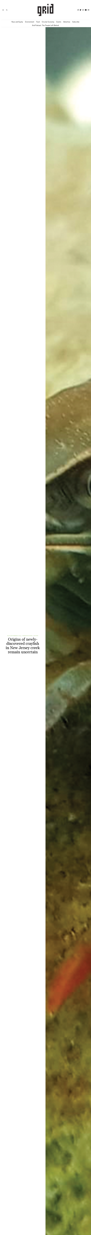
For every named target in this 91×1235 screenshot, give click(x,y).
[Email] (88, 10)
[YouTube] (85, 10)
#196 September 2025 (14, 635)
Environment (29, 22)
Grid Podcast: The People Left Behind (45, 25)
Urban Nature (27, 635)
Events (58, 22)
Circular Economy (48, 22)
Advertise (66, 22)
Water (36, 635)
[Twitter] (80, 10)
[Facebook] (78, 10)
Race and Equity (17, 22)
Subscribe (75, 22)
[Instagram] (83, 10)
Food (38, 22)
